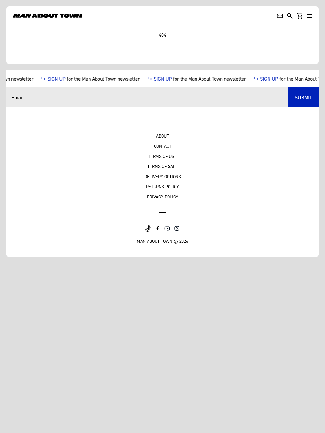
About (162, 136)
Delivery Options (162, 176)
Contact (162, 146)
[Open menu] (309, 15)
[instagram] (177, 228)
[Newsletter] (279, 15)
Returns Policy (162, 186)
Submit (303, 97)
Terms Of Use (162, 156)
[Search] (289, 15)
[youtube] (167, 228)
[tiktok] (148, 228)
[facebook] (158, 228)
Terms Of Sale (162, 166)
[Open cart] (299, 15)
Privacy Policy (162, 196)
